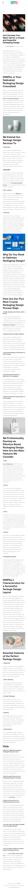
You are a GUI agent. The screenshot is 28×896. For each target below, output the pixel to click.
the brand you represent (9, 324)
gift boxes (18, 193)
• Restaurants (6, 169)
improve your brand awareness (11, 98)
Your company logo (8, 464)
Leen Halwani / (10, 46)
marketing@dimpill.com (14, 887)
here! (19, 883)
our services (12, 797)
